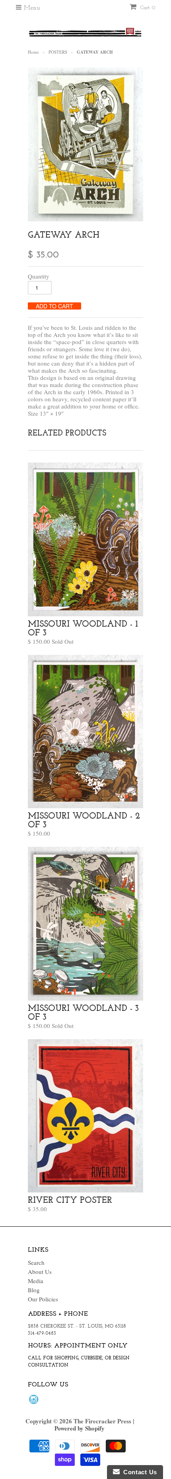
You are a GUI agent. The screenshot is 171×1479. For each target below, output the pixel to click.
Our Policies (43, 1299)
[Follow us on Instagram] (35, 1401)
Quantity (38, 276)
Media (35, 1281)
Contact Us (138, 1472)
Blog (34, 1290)
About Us (40, 1272)
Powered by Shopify (79, 1428)
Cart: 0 (147, 8)
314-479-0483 (42, 1333)
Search (36, 1262)
